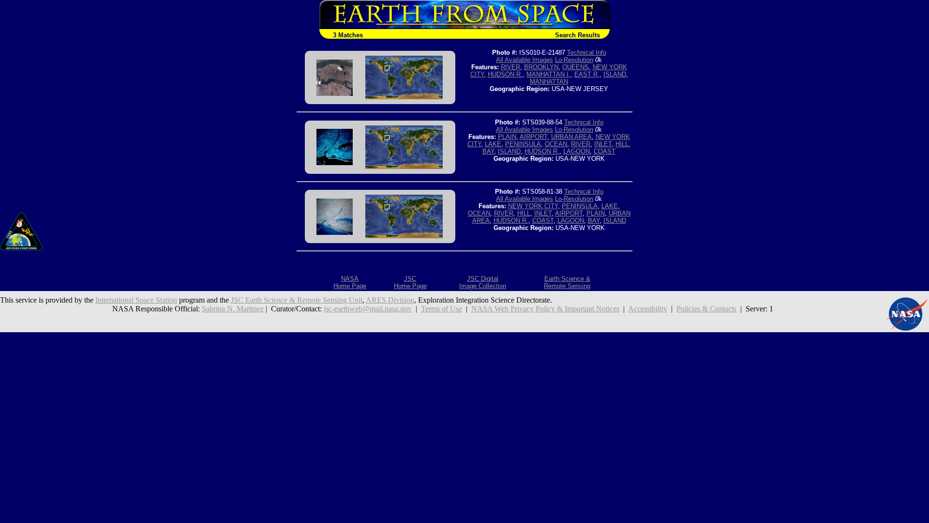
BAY (488, 151)
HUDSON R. (505, 74)
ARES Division (390, 300)
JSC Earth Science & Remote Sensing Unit (296, 300)
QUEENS (575, 67)
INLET (603, 144)
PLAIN (507, 136)
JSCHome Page (410, 282)
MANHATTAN (549, 81)
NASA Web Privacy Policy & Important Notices (545, 309)
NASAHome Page (349, 282)
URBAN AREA (571, 136)
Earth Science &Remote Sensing (567, 282)
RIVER (510, 67)
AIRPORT (533, 136)
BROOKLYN (541, 67)
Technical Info (586, 52)
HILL (622, 144)
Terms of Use (441, 309)
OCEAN (556, 144)
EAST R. (586, 74)
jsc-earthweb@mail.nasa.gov (368, 309)
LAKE (493, 144)
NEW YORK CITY (533, 206)
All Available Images (524, 59)
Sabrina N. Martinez (233, 309)
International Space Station (136, 300)
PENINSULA (523, 144)
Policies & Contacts (706, 309)
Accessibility (647, 309)
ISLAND (614, 74)
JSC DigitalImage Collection (482, 282)
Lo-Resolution (574, 59)
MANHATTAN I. (548, 74)
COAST (604, 151)
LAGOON (576, 151)
